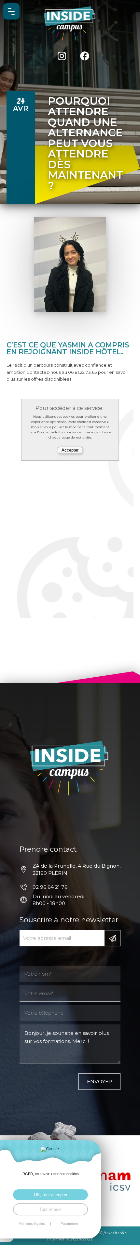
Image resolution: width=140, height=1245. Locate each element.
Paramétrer (69, 1223)
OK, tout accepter (50, 1194)
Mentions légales (32, 1223)
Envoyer (99, 1081)
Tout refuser (50, 1209)
